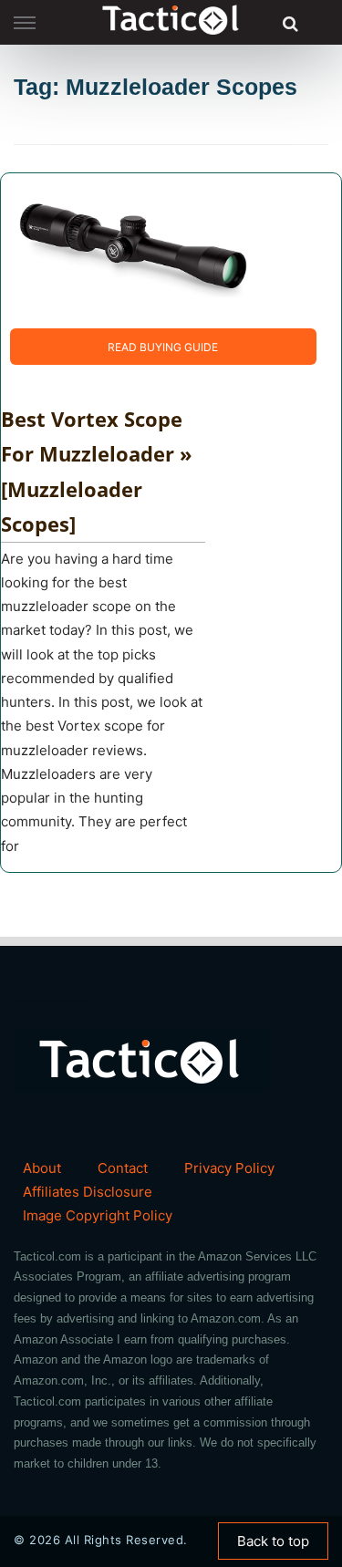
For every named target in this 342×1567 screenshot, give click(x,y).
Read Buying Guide (163, 347)
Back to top (273, 1541)
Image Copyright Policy (97, 1215)
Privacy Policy (229, 1168)
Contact (123, 1168)
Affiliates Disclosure (87, 1191)
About (42, 1168)
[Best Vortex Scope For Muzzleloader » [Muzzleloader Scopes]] (133, 249)
